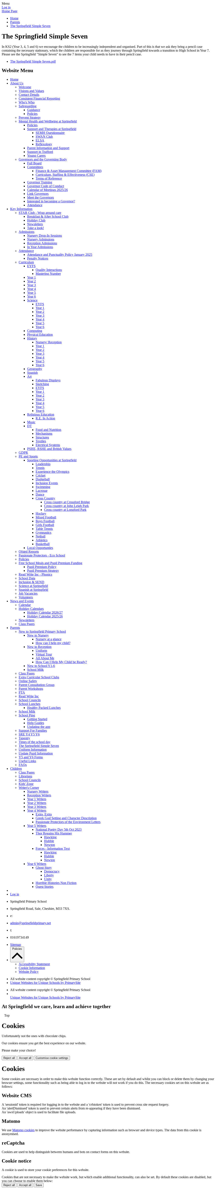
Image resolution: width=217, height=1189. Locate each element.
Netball (40, 536)
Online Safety (28, 681)
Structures (42, 437)
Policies (32, 113)
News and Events (22, 601)
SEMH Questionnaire (50, 133)
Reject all (9, 1058)
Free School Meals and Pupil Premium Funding (50, 563)
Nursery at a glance (48, 639)
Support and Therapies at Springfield (51, 129)
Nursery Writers (37, 791)
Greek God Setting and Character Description (66, 818)
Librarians (25, 776)
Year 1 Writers (36, 799)
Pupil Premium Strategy (43, 570)
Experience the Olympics (52, 471)
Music (31, 422)
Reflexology (44, 144)
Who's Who (27, 102)
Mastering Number (48, 273)
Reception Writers (39, 795)
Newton (49, 845)
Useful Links (27, 761)
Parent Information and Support (48, 148)
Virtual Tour (44, 654)
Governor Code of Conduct (45, 186)
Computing (34, 331)
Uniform (41, 650)
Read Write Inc (29, 696)
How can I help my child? (53, 643)
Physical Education (40, 334)
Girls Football (45, 525)
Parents (15, 22)
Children (16, 768)
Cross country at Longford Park (65, 509)
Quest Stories (44, 886)
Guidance (33, 110)
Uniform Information (33, 749)
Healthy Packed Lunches (44, 707)
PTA (22, 692)
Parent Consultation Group (36, 685)
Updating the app (38, 727)
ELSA (40, 140)
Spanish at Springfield (33, 589)
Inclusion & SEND (31, 582)
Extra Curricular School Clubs (39, 677)
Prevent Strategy (30, 117)
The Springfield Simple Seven (30, 26)
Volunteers (26, 597)
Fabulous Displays (48, 380)
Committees (35, 167)
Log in (6, 7)
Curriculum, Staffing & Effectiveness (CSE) (65, 174)
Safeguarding (27, 106)
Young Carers (36, 155)
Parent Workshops (31, 688)
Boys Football (45, 521)
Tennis (40, 468)
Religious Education (40, 414)
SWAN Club (44, 136)
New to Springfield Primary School (42, 631)
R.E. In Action (45, 418)
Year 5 (31, 292)
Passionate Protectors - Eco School (42, 555)
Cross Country (45, 498)
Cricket (40, 475)
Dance (40, 494)
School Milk (35, 669)
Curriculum (26, 262)
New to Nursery (38, 635)
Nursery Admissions (40, 239)
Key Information (21, 209)
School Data (27, 578)
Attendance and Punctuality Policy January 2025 (59, 254)
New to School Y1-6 (41, 666)
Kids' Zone (26, 784)
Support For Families (33, 730)
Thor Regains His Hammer (54, 833)
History (32, 338)
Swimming (43, 487)
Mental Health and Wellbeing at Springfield (48, 121)
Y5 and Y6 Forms (31, 757)
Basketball (43, 544)
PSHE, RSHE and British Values (49, 449)
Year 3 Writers (36, 806)
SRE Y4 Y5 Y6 (29, 734)
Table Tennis (44, 529)
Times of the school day (34, 742)
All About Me (45, 658)
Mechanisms (44, 433)
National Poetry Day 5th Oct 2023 (59, 829)
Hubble (49, 841)
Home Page (9, 11)
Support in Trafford (40, 152)
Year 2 (31, 281)
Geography (34, 369)
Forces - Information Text (53, 848)
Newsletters (35, 224)
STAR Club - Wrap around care (40, 212)
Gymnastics (43, 532)
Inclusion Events (47, 483)
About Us (16, 83)
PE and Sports (28, 456)
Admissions (26, 232)
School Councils (30, 700)
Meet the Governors (40, 197)
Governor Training (39, 182)
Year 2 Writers (36, 803)
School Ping (27, 715)
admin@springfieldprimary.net (30, 923)
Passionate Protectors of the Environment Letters (68, 822)
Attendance (34, 205)
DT (29, 426)
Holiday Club (36, 220)
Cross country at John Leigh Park (66, 506)
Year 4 (31, 289)
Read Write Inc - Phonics (35, 574)
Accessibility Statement (34, 964)
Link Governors (38, 193)
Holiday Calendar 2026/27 (45, 612)
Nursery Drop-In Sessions (44, 235)
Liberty (49, 875)
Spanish (32, 372)
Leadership (43, 464)
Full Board (34, 163)
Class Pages (27, 624)
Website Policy (29, 971)
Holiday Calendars (31, 608)
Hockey (41, 513)
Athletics (41, 540)
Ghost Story (44, 867)
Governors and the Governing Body (43, 159)
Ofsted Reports (29, 551)
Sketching (42, 384)
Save (39, 1185)
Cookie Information (32, 968)
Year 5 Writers (36, 825)
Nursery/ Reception (49, 342)
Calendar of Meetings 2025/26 (47, 190)
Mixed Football (46, 517)
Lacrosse (41, 490)
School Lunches (29, 704)
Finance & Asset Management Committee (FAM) (69, 171)
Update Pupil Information (36, 753)
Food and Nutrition (48, 430)
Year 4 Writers (36, 810)
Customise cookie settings (52, 1058)
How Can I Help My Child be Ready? (61, 662)
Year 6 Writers (36, 864)
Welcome (25, 87)
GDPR (23, 452)
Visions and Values (31, 91)
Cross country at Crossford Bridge (67, 502)
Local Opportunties (40, 548)
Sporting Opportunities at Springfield (52, 460)
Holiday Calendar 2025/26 (45, 616)
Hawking (50, 837)
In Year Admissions (40, 247)
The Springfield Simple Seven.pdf (33, 61)
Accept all (25, 1058)
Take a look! (35, 228)
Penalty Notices (37, 258)
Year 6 (31, 296)
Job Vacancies (28, 593)
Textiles (41, 441)
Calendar (25, 605)
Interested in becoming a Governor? (51, 201)
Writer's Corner (29, 787)
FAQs (23, 765)
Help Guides (35, 723)
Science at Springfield (33, 586)
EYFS (31, 266)
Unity (48, 879)
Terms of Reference (49, 178)
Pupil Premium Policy (41, 567)
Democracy (52, 871)
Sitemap (15, 944)
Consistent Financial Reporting (39, 98)
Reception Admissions (42, 243)
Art (29, 376)
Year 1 (31, 277)
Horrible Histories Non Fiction (56, 883)
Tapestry (24, 738)
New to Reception (39, 647)
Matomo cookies (23, 1130)
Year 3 (31, 285)
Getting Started (37, 719)
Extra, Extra (44, 814)
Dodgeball (43, 479)
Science (32, 300)
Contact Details (29, 94)
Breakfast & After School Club (47, 216)
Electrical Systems (48, 445)
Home (14, 18)
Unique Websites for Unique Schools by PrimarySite (45, 982)
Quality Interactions (49, 270)
